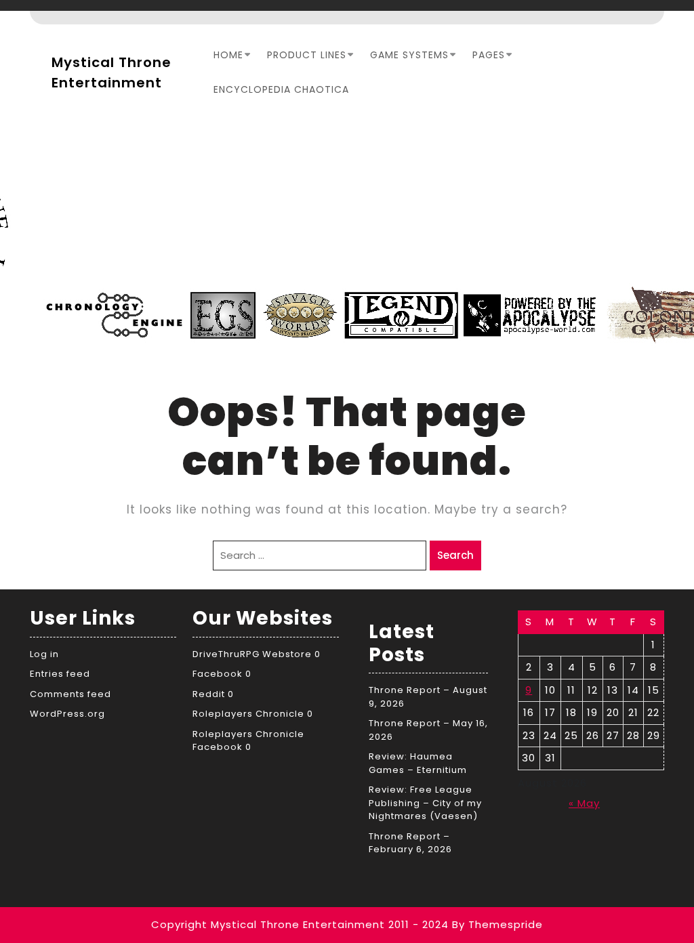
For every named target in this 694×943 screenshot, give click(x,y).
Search (455, 555)
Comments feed (70, 694)
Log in (44, 654)
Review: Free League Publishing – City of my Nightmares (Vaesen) (425, 802)
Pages (488, 55)
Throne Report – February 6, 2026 (410, 843)
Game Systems (409, 55)
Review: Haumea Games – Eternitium (418, 763)
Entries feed (60, 673)
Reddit (208, 694)
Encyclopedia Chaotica (281, 89)
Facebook (217, 673)
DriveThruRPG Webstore (252, 654)
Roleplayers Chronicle (248, 713)
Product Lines (306, 55)
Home (228, 55)
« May (584, 803)
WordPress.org (67, 713)
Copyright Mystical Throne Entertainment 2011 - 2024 (300, 924)
